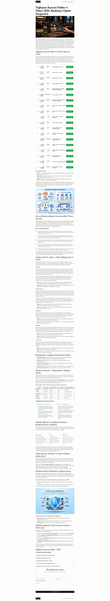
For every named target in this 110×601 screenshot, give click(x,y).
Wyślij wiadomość (55, 591)
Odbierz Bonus (69, 72)
